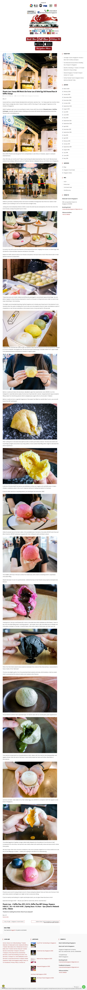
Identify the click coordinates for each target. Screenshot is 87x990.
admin (12, 95)
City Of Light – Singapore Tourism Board (13, 921)
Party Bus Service (13, 953)
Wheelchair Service (22, 947)
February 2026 (67, 91)
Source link (5, 917)
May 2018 (66, 158)
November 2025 (67, 100)
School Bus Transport (13, 951)
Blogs (65, 167)
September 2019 (67, 132)
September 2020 (68, 123)
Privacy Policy (14, 962)
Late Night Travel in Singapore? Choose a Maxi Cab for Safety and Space (73, 58)
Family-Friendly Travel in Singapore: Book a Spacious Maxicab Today (74, 79)
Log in (65, 181)
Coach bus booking (13, 954)
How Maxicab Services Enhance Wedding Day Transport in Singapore (73, 64)
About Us (9, 943)
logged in (13, 930)
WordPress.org (67, 190)
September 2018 (67, 146)
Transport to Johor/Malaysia (16, 956)
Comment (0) (19, 96)
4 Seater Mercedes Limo (9, 947)
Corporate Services (13, 958)
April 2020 (66, 126)
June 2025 (66, 114)
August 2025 (67, 109)
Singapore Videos (68, 173)
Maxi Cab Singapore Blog (15, 960)
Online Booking (16, 943)
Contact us (22, 962)
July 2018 (66, 152)
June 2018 (66, 155)
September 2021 (67, 120)
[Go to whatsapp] (83, 987)
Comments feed (68, 187)
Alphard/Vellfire (23, 945)
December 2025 (67, 97)
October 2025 (67, 103)
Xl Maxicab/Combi (13, 945)
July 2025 (66, 112)
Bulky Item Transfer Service (10, 949)
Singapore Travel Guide (33, 96)
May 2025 (66, 117)
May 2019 (66, 135)
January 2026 (67, 94)
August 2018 (66, 149)
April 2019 (66, 138)
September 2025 (68, 106)
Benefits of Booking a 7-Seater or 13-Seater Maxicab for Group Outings (74, 69)
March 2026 (66, 88)
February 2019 (67, 141)
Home (4, 943)
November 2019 (67, 129)
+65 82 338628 (66, 214)
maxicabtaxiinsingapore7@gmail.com (72, 209)
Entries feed (66, 184)
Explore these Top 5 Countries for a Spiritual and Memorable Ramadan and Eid (47, 922)
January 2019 (67, 144)
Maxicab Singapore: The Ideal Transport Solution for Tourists (73, 74)
